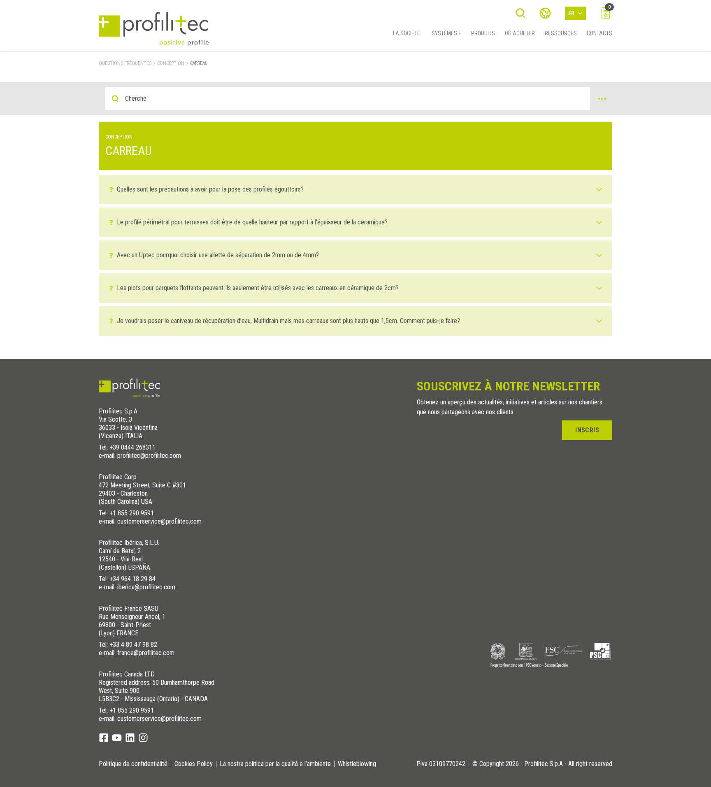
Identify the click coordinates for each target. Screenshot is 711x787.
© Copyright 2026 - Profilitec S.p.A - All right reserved (542, 764)
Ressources (561, 33)
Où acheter (520, 33)
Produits (483, 33)
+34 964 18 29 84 (132, 579)
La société (406, 33)
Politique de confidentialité (133, 764)
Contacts (599, 33)
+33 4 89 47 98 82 (133, 645)
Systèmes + (446, 33)
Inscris (587, 430)
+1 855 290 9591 (131, 513)
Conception (170, 63)
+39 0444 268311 (132, 447)
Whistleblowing (357, 764)
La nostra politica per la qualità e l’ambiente (275, 764)
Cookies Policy (193, 764)
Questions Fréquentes (125, 63)
